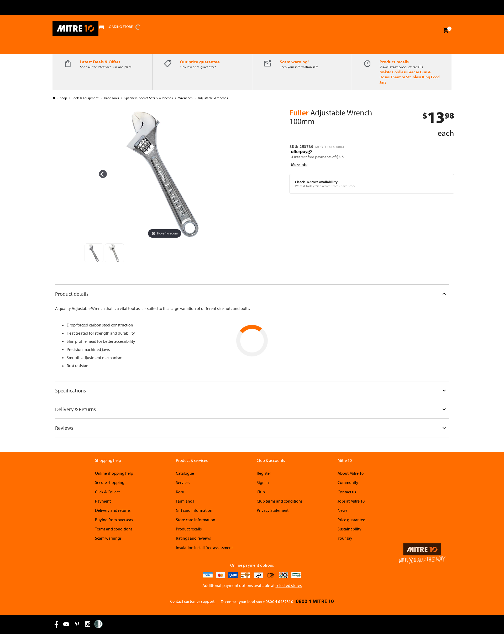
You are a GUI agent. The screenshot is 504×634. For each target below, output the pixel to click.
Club (261, 491)
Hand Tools (111, 98)
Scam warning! (294, 61)
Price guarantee (351, 519)
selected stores (289, 585)
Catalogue (185, 473)
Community (348, 482)
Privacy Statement (272, 510)
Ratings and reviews (193, 538)
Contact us (347, 491)
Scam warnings (108, 538)
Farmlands (185, 501)
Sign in (263, 482)
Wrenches (185, 98)
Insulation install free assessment (204, 547)
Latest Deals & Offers (100, 61)
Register (264, 473)
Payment (103, 501)
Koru (180, 491)
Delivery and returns (112, 510)
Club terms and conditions (279, 501)
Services (183, 482)
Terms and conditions (113, 528)
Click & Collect (107, 491)
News (342, 510)
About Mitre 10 (351, 473)
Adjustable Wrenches (212, 98)
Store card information (195, 519)
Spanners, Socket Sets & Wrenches (149, 98)
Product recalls (394, 61)
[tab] (252, 293)
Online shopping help (114, 473)
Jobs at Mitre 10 (351, 501)
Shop (63, 98)
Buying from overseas (114, 519)
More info (299, 164)
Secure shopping (109, 482)
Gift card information (194, 510)
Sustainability (349, 528)
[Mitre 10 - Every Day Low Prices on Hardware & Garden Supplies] (75, 28)
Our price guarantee (200, 61)
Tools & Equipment (85, 98)
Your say (345, 538)
